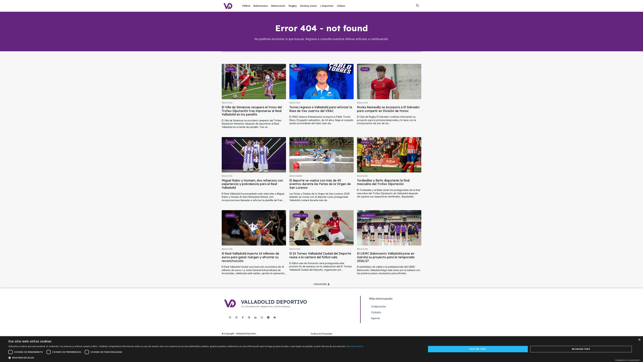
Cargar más (320, 284)
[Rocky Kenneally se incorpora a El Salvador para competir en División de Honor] (389, 81)
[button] (417, 6)
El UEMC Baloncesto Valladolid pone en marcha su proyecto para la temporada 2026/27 (385, 257)
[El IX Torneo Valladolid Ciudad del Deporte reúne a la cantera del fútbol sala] (321, 228)
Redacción (227, 103)
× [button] (639, 340)
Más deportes (301, 142)
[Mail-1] (274, 317)
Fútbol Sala (300, 216)
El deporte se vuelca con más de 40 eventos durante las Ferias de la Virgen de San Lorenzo (320, 184)
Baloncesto (368, 216)
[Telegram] (268, 317)
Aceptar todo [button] (478, 349)
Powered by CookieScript (627, 360)
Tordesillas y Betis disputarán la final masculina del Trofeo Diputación (383, 182)
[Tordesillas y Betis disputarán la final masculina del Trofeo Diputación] (389, 154)
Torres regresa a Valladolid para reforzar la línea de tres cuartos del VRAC (320, 109)
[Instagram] (236, 317)
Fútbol (230, 69)
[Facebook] (242, 317)
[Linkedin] (255, 317)
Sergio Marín (295, 176)
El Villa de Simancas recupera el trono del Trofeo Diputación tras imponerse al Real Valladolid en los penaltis (252, 110)
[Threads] (249, 317)
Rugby (297, 69)
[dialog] (321, 349)
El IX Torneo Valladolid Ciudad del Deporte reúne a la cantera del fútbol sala (320, 255)
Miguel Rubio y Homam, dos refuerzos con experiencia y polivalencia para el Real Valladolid (252, 184)
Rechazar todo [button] (581, 349)
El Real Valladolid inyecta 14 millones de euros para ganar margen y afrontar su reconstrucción (250, 257)
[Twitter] (230, 317)
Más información (355, 346)
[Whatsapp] (262, 317)
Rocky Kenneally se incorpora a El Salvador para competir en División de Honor (388, 109)
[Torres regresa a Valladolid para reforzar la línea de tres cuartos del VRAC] (321, 81)
